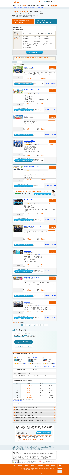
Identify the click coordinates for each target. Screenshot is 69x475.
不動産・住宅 (15, 453)
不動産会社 (47, 457)
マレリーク (27, 116)
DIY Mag (33, 458)
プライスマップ (30, 457)
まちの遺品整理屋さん (29, 141)
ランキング (30, 5)
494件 (25, 363)
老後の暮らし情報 (47, 453)
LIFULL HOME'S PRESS (28, 458)
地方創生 (25, 453)
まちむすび (51, 457)
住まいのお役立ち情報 (21, 458)
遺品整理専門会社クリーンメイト (32, 226)
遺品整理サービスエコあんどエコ (32, 89)
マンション (19, 456)
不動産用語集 (15, 458)
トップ (14, 5)
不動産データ (39, 458)
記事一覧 (42, 5)
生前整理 (25, 33)
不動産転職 (43, 458)
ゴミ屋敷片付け (44, 33)
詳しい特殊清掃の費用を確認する (18, 400)
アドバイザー (49, 456)
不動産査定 (34, 456)
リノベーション (30, 456)
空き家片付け (36, 33)
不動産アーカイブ (35, 457)
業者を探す (25, 5)
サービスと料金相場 (36, 5)
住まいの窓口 (15, 457)
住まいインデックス (24, 457)
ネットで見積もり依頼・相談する (24, 83)
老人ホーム (21, 453)
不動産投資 (45, 456)
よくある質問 (47, 5)
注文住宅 (26, 456)
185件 (39, 363)
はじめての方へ (19, 5)
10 (44, 325)
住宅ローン (19, 457)
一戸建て (23, 456)
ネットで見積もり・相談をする (43, 194)
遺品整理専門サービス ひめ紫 (32, 277)
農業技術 (51, 453)
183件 (54, 363)
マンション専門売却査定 (40, 456)
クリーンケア (27, 251)
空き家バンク (40, 457)
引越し (19, 453)
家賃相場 (44, 457)
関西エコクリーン (28, 67)
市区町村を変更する (17, 27)
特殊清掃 (30, 33)
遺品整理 (42, 453)
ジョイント (27, 302)
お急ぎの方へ (54, 5)
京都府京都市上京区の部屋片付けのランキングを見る (46, 366)
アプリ (36, 458)
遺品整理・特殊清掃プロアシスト (32, 166)
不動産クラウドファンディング (36, 453)
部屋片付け (51, 33)
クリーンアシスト (28, 199)
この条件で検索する (34, 52)
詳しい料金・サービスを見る (50, 83)
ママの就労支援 (29, 453)
